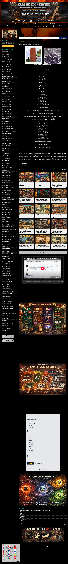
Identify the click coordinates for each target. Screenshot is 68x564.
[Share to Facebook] (25, 163)
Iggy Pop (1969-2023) (6, 145)
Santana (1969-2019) (6, 243)
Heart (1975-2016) (5, 148)
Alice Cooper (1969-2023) (6, 58)
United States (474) (5, 25)
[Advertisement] (38, 32)
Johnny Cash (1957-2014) (6, 158)
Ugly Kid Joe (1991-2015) (6, 322)
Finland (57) (52, 25)
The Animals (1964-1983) (6, 271)
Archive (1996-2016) (5, 66)
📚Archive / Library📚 (32, 26)
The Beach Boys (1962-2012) (7, 273)
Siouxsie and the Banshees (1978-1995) (9, 255)
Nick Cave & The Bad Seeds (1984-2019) (9, 199)
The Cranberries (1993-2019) (7, 281)
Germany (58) (27, 25)
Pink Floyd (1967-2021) (6, 217)
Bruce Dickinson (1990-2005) (7, 88)
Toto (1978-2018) (5, 311)
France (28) (4, 26)
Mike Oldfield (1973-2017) (6, 190)
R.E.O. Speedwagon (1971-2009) (7, 226)
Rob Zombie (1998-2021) (6, 238)
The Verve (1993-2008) (6, 305)
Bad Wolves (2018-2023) (6, 69)
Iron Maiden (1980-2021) (6, 152)
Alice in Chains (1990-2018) (7, 59)
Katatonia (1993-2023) (6, 163)
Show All (65, 524)
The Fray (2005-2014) (6, 286)
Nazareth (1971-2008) (6, 197)
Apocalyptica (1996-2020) (6, 64)
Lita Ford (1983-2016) (6, 174)
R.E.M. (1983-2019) (5, 224)
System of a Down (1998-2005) (7, 268)
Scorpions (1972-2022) (6, 248)
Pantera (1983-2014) (6, 211)
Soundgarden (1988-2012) (6, 260)
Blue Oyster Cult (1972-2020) (7, 78)
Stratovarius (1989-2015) (6, 263)
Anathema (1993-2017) (6, 63)
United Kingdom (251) (14, 25)
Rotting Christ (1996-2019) (7, 239)
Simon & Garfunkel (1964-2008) (7, 251)
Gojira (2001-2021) (5, 135)
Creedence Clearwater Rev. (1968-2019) (9, 95)
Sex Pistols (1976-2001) (6, 246)
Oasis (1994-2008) (5, 207)
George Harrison (26, 165)
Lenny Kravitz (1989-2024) (7, 170)
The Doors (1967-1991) (6, 284)
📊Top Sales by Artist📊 (50, 26)
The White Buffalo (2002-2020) (7, 306)
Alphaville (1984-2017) (6, 61)
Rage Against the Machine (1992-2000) (9, 229)
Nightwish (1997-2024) (6, 202)
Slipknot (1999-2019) (6, 258)
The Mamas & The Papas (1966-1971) (8, 289)
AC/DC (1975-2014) (5, 54)
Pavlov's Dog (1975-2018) (6, 212)
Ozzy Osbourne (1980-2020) (7, 209)
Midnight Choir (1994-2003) (7, 189)
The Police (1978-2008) (6, 295)
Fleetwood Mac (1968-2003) (7, 126)
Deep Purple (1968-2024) (6, 104)
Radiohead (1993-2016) (6, 228)
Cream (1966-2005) (5, 93)
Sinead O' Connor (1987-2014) (7, 253)
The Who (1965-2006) (6, 310)
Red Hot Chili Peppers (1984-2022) (8, 236)
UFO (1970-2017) (5, 320)
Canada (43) (22, 25)
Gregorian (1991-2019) (6, 141)
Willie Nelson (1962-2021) (6, 327)
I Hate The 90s (22, 522)
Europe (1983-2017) (5, 123)
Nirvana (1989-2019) (5, 204)
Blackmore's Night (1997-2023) (7, 76)
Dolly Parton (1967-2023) (6, 113)
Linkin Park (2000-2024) (6, 172)
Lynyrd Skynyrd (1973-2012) (7, 175)
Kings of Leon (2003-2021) (7, 167)
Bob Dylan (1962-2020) (6, 80)
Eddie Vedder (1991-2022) (6, 119)
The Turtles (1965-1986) (6, 303)
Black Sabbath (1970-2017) (7, 73)
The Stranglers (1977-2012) (7, 301)
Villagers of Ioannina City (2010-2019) (9, 323)
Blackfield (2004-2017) (6, 74)
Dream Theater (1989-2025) (7, 114)
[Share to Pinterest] (26, 163)
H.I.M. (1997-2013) (5, 147)
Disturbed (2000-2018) (6, 111)
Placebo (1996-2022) (5, 219)
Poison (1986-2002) (5, 221)
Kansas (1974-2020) (5, 162)
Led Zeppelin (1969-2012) (6, 168)
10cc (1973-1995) (5, 51)
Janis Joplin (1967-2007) (6, 155)
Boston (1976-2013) (5, 86)
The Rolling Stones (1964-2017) (7, 300)
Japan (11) (19, 26)
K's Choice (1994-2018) (6, 160)
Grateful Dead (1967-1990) (7, 138)
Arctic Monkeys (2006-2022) (7, 68)
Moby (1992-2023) (5, 192)
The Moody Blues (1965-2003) (7, 291)
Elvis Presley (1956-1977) (6, 121)
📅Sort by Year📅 (41, 26)
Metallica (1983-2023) (6, 185)
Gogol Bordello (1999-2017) (7, 133)
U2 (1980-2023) (5, 318)
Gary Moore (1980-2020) (6, 130)
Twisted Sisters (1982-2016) (7, 317)
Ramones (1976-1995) (6, 234)
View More (42, 252)
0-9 (6, 23)
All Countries (25, 26)
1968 (22, 165)
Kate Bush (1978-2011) (6, 165)
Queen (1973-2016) (5, 222)
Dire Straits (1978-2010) (6, 109)
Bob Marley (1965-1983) (6, 81)
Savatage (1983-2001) (6, 244)
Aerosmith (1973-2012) (6, 56)
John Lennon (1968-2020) (6, 157)
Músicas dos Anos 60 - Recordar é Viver (27, 519)
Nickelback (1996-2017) (6, 201)
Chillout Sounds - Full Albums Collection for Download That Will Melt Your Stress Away (35, 510)
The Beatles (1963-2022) (6, 275)
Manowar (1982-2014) (6, 180)
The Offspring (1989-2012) (7, 293)
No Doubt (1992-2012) (6, 206)
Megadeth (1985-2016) (6, 184)
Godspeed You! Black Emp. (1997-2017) (9, 131)
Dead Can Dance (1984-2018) (7, 103)
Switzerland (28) (46, 25)
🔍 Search (63, 38)
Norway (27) (64, 25)
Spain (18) (9, 26)
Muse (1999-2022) (5, 195)
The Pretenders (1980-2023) (7, 296)
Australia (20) (33, 25)
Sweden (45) (58, 25)
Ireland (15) (40, 25)
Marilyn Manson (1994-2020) (7, 182)
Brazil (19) (14, 26)
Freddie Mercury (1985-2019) (7, 128)
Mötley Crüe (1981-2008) (6, 194)
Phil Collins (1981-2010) (6, 216)
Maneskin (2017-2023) (6, 179)
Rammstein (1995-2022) (6, 233)
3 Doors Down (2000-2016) (7, 52)
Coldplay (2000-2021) (6, 91)
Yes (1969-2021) (5, 330)
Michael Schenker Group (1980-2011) (8, 187)
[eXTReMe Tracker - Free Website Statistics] (47, 547)
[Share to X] (24, 163)
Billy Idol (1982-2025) (6, 71)
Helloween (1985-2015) (6, 150)
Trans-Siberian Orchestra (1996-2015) (9, 313)
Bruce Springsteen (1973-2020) (7, 90)
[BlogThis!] (23, 163)
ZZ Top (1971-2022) (5, 332)
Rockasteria (22, 513)
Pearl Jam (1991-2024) (6, 214)
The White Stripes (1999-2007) (7, 308)
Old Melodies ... (22, 516)
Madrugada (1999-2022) (6, 177)
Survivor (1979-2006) (6, 266)
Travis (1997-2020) (5, 315)
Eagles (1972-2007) (5, 118)
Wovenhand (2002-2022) (6, 328)
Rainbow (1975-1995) (5, 231)
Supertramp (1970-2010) (6, 265)
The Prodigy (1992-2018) (6, 298)
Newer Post (22, 169)
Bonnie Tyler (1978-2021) (6, 85)
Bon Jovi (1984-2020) (6, 83)
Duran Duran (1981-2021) (6, 116)
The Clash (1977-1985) (6, 279)
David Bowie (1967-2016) (6, 99)
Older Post (64, 169)
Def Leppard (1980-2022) (6, 106)
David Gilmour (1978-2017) (7, 101)
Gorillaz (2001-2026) (6, 136)
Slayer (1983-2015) (5, 256)
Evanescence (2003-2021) (6, 125)
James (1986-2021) (5, 153)
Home (3, 23)
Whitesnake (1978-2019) (6, 325)
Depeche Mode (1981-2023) (7, 108)
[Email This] (22, 163)
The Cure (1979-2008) (6, 283)
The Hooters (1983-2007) (6, 288)
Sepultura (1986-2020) (6, 250)
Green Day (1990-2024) (6, 140)
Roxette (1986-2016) (6, 241)
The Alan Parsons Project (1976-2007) (9, 270)
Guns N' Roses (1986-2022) (7, 143)
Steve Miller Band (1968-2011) (7, 261)
